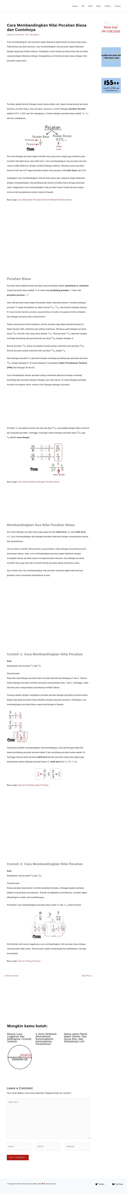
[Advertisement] (48, 83)
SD (82, 6)
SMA (98, 6)
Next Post (88, 976)
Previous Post (10, 976)
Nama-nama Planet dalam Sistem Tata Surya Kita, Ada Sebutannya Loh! (75, 1038)
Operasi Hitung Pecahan (29, 961)
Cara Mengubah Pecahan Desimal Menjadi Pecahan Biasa (45, 200)
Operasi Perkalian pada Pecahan (33, 785)
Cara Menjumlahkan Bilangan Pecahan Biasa (39, 482)
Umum (118, 6)
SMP (90, 6)
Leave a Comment (15, 34)
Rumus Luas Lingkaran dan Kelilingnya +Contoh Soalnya (19, 1038)
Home (75, 6)
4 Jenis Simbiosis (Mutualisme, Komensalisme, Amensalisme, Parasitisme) (46, 1039)
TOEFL (107, 6)
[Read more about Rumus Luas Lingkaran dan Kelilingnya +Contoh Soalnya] (19, 1057)
